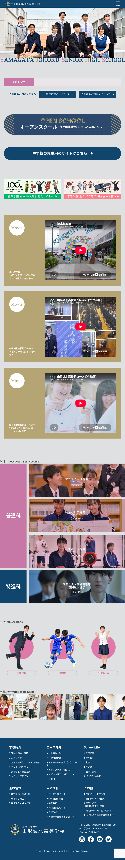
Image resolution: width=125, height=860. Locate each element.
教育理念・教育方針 (20, 771)
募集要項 (52, 803)
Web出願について (57, 808)
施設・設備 (91, 771)
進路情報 (15, 788)
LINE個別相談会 (55, 798)
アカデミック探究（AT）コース (61, 763)
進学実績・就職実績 (20, 794)
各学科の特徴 (54, 758)
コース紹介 (54, 747)
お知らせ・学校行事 (95, 794)
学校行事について (56, 94)
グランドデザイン (19, 776)
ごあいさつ (16, 758)
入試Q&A (52, 812)
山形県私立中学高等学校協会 (100, 815)
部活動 (89, 767)
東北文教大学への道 (20, 803)
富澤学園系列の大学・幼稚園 (25, 762)
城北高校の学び (55, 753)
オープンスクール (56, 794)
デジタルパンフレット (22, 767)
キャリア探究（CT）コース (61, 770)
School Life (92, 747)
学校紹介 (15, 747)
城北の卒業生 (17, 798)
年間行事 (90, 753)
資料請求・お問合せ (95, 798)
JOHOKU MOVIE (93, 776)
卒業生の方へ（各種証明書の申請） (94, 804)
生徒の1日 (91, 758)
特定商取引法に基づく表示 (98, 810)
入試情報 (52, 788)
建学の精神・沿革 (19, 753)
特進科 (51, 779)
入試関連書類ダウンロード (61, 817)
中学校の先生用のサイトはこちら (61, 153)
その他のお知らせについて (95, 94)
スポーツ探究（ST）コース (61, 774)
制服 (88, 762)
